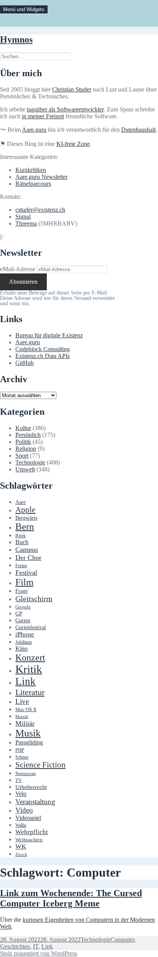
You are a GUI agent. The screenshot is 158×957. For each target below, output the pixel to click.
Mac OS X (25, 709)
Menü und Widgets (23, 9)
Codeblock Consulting (42, 349)
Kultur (23, 428)
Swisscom (25, 773)
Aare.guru (34, 129)
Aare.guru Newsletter (41, 176)
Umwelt (25, 469)
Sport (21, 455)
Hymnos (16, 39)
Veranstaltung (35, 802)
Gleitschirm (34, 598)
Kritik (28, 669)
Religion (25, 448)
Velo (20, 793)
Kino (21, 648)
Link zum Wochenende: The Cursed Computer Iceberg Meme (71, 898)
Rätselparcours (33, 183)
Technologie (30, 462)
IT (35, 946)
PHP (19, 750)
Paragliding (29, 742)
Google (23, 607)
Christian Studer (71, 89)
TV (18, 780)
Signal (23, 216)
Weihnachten (29, 839)
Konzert (30, 658)
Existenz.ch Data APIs (42, 356)
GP (18, 613)
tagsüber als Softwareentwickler (65, 109)
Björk (20, 535)
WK (20, 846)
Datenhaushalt (138, 129)
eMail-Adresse (17, 269)
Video (24, 810)
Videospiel (28, 818)
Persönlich (28, 435)
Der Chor (28, 557)
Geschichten (15, 946)
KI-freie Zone (73, 144)
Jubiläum (23, 642)
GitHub (24, 363)
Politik (23, 441)
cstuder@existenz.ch (40, 209)
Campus (26, 549)
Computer (122, 939)
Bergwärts (26, 518)
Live (22, 701)
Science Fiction (40, 764)
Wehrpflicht (31, 832)
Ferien (21, 565)
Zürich (21, 854)
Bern (24, 526)
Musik (28, 733)
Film (24, 582)
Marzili (21, 717)
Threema (26, 223)
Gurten (22, 620)
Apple (25, 509)
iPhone (24, 634)
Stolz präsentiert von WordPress (38, 953)
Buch (21, 542)
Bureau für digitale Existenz (49, 335)
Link (25, 681)
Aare (20, 502)
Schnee (21, 757)
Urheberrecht (31, 787)
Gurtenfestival (30, 627)
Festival (26, 572)
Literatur (29, 692)
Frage (21, 591)
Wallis (20, 825)
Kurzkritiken (30, 170)
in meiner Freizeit (43, 116)
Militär (25, 723)
